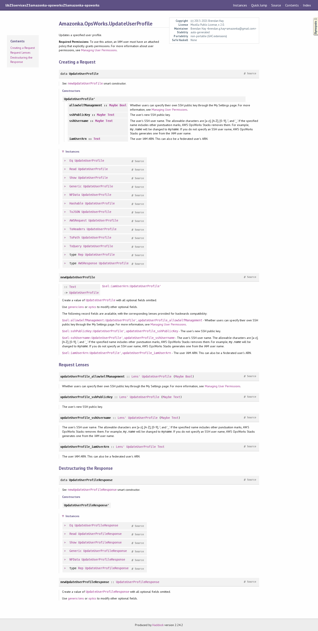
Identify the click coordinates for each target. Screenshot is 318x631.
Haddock (158, 625)
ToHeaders (77, 229)
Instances (240, 5)
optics (92, 307)
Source (276, 5)
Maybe (113, 105)
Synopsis (312, 17)
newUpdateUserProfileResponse (92, 489)
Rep (80, 254)
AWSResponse (87, 263)
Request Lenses (20, 52)
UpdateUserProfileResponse (96, 525)
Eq (71, 160)
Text (111, 114)
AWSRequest (78, 220)
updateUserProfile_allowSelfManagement (170, 320)
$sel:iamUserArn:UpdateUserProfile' (131, 286)
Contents (292, 5)
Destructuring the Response (21, 60)
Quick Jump (259, 5)
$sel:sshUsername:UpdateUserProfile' (92, 337)
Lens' (136, 376)
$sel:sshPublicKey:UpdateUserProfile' (93, 331)
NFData (74, 194)
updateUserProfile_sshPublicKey (152, 331)
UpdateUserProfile (89, 160)
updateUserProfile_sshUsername (149, 337)
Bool (123, 105)
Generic (75, 186)
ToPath (74, 237)
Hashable (76, 203)
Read (72, 169)
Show (72, 177)
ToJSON (74, 212)
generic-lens (76, 307)
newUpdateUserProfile (85, 83)
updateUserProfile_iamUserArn (146, 353)
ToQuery (75, 246)
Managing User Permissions (99, 50)
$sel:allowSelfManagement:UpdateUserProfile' (99, 320)
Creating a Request (22, 48)
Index (307, 5)
